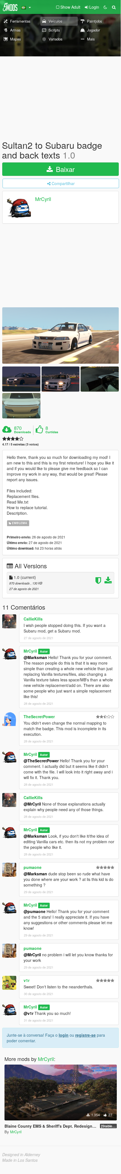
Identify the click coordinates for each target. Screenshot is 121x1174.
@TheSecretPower (41, 760)
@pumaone (34, 911)
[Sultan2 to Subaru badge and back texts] (60, 335)
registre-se (85, 1035)
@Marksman (35, 657)
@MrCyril (32, 804)
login (64, 1035)
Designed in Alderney (21, 1154)
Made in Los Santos (20, 1160)
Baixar (64, 169)
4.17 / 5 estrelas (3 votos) (20, 444)
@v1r (28, 1013)
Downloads (22, 432)
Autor (44, 651)
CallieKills (33, 619)
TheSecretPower (39, 716)
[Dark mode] (105, 7)
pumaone (33, 867)
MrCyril (43, 199)
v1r (26, 980)
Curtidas (51, 432)
